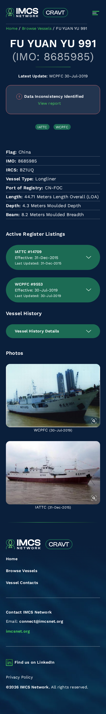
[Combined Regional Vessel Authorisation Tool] (37, 13)
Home (12, 558)
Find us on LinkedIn (34, 662)
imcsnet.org (18, 631)
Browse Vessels (21, 570)
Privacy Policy (19, 677)
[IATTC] (53, 472)
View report (49, 103)
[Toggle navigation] (95, 13)
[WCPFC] (53, 395)
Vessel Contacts (22, 582)
